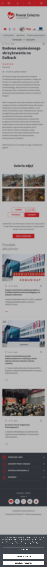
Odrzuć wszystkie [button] (23, 556)
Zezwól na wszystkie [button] (23, 563)
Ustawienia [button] (23, 550)
